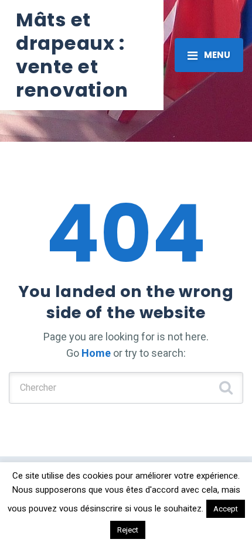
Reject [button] (127, 529)
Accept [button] (225, 508)
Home (96, 353)
